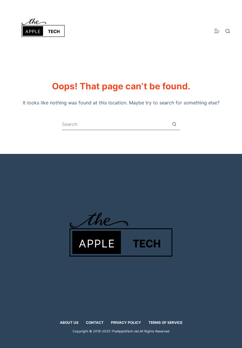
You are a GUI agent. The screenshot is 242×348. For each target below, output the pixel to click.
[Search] (227, 31)
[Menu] (217, 31)
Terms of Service (165, 322)
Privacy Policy (126, 322)
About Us (69, 322)
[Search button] (174, 124)
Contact (95, 322)
